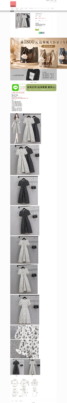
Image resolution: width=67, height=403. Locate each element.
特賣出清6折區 (31, 8)
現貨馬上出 (12, 9)
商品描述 (32, 82)
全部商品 (12, 8)
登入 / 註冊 (55, 0)
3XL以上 (21, 9)
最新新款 (26, 8)
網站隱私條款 (33, 402)
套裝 (48, 8)
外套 (42, 8)
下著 (45, 8)
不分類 (12, 11)
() (48, 0)
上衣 (38, 8)
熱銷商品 (22, 8)
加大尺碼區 (52, 8)
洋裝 (35, 8)
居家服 (17, 9)
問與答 (35, 82)
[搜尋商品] (55, 2)
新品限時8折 (17, 8)
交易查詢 (52, 0)
